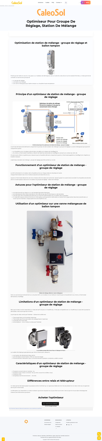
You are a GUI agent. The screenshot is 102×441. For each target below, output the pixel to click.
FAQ (53, 2)
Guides (47, 2)
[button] (59, 2)
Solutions (40, 2)
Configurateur (58, 422)
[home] (17, 3)
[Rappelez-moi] (99, 434)
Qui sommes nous (47, 422)
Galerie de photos (58, 424)
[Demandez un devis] (99, 438)
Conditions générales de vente (72, 422)
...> (56, 428)
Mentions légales (47, 424)
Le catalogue (57, 426)
